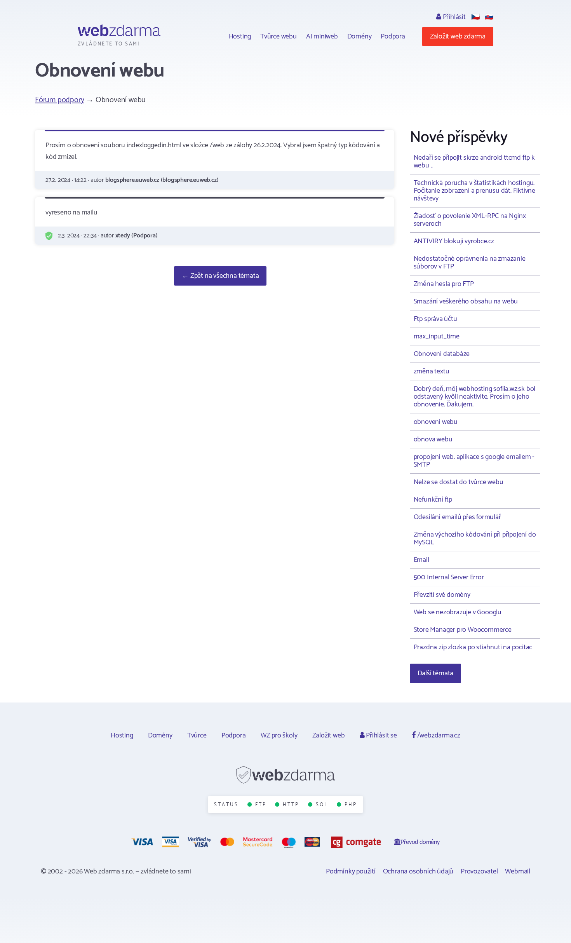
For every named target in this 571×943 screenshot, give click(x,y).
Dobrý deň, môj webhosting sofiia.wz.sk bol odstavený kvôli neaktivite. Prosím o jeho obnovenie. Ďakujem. (475, 396)
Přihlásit (453, 17)
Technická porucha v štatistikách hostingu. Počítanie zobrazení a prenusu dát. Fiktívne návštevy (474, 190)
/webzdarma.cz (438, 735)
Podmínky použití (351, 871)
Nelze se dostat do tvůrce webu (458, 482)
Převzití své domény (442, 595)
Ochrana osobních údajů (418, 871)
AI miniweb (322, 36)
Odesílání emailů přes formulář (457, 517)
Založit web (328, 735)
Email (421, 560)
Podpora (393, 36)
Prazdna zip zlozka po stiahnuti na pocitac (473, 647)
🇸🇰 (489, 17)
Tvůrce (197, 735)
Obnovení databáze (442, 354)
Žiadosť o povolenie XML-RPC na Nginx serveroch (470, 220)
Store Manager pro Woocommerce (463, 630)
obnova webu (433, 439)
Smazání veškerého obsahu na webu (466, 301)
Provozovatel (479, 871)
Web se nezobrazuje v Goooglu (457, 612)
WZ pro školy (279, 735)
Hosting (240, 36)
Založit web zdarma (458, 36)
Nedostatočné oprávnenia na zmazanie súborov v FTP (470, 262)
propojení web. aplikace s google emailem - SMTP (474, 461)
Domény (359, 36)
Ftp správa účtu (435, 319)
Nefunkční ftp (433, 499)
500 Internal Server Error (449, 577)
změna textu (431, 371)
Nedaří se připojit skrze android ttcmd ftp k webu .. (474, 161)
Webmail (517, 871)
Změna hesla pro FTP (444, 284)
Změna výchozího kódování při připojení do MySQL (475, 538)
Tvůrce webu (278, 36)
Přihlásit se (380, 735)
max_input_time (437, 336)
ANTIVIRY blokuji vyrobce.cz (454, 241)
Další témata (436, 673)
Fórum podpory (59, 100)
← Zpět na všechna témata (220, 276)
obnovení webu (436, 422)
